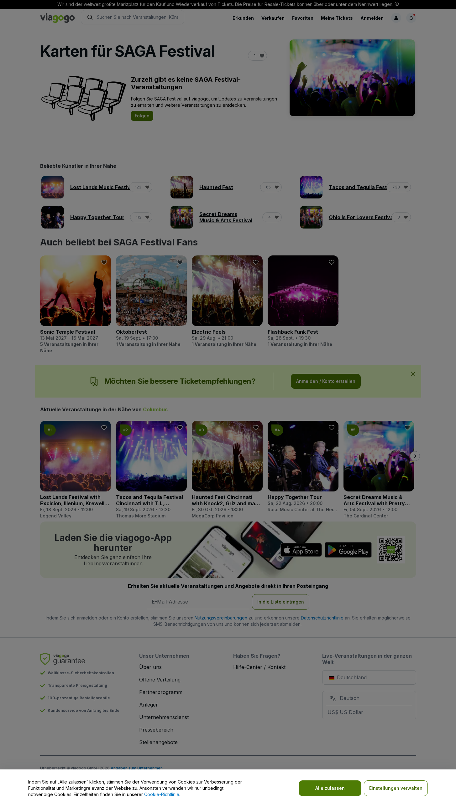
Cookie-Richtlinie (161, 794)
